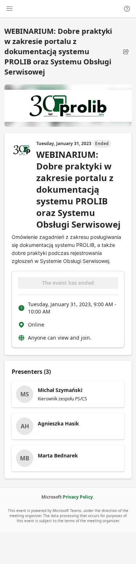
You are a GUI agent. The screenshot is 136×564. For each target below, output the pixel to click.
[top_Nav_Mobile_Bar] (9, 9)
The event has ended (68, 282)
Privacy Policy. (78, 497)
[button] (126, 51)
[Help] (127, 9)
